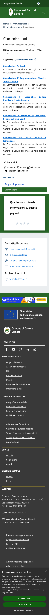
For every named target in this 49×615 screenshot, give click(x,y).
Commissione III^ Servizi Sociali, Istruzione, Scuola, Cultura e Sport (24, 117)
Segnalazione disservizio (17, 539)
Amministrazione (21, 23)
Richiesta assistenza (15, 548)
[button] (24, 610)
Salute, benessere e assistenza (20, 437)
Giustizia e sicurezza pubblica (19, 428)
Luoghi (9, 476)
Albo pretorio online (15, 566)
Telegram (12, 170)
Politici (9, 379)
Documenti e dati (14, 388)
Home (6, 23)
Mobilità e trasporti (15, 415)
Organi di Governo (14, 362)
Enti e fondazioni (14, 375)
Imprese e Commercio (16, 406)
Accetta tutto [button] (24, 598)
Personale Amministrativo (18, 384)
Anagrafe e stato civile (16, 402)
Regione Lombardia (13, 3)
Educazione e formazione (17, 424)
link (11, 592)
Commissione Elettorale (14, 66)
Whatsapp (35, 167)
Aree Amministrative (16, 366)
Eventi (9, 481)
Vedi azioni (7, 177)
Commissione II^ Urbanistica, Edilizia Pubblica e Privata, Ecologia (24, 98)
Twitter (22, 167)
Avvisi (9, 464)
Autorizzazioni (12, 442)
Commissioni (11, 189)
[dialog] (24, 591)
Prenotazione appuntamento (19, 535)
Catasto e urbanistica (16, 411)
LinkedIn (24, 170)
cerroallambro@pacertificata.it (20, 519)
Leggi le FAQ (12, 544)
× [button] (46, 571)
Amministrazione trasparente (19, 561)
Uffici (8, 371)
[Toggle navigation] (5, 11)
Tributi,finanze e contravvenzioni (21, 433)
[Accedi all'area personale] (38, 3)
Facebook (11, 167)
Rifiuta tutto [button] (24, 605)
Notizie (9, 455)
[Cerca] (43, 12)
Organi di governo (11, 27)
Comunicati (11, 459)
